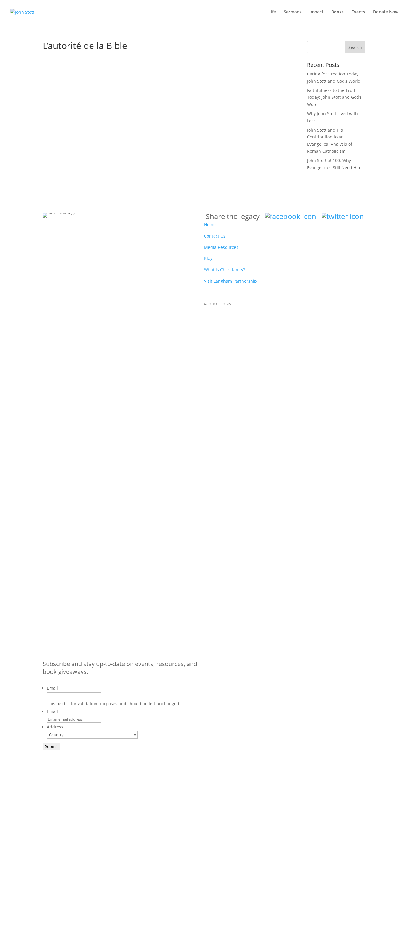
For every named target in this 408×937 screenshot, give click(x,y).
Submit (51, 746)
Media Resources (221, 247)
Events (358, 12)
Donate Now (385, 12)
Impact (316, 12)
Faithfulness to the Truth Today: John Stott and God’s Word (334, 97)
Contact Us (215, 236)
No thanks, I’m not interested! (122, 930)
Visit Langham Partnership (230, 281)
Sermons (293, 12)
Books (337, 12)
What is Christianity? (224, 269)
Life (272, 12)
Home (210, 224)
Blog (208, 258)
